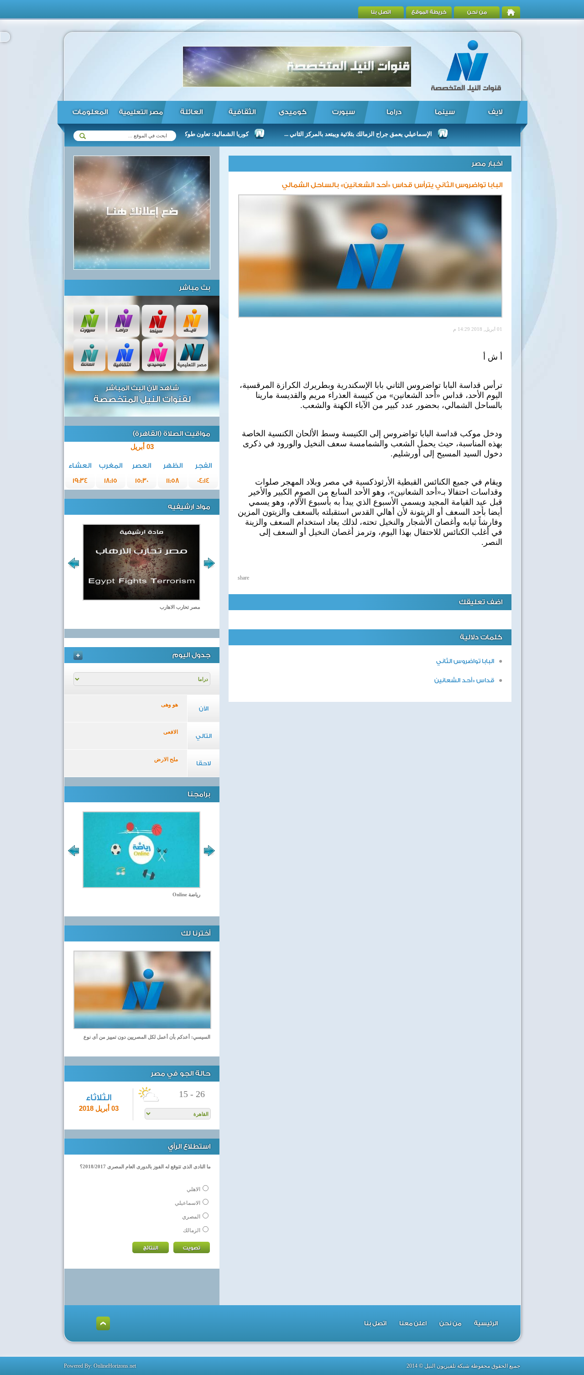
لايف (495, 112)
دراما (394, 112)
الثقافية (242, 112)
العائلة (191, 112)
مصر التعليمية (141, 112)
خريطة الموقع (429, 12)
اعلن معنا (413, 1323)
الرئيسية (486, 1323)
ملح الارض (166, 759)
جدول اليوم (191, 655)
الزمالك (191, 1230)
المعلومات (90, 112)
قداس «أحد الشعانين (464, 680)
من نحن (477, 12)
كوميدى (293, 112)
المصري (191, 1216)
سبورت (343, 112)
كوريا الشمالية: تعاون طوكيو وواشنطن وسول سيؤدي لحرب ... (198, 134)
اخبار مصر (486, 163)
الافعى (170, 732)
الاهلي (193, 1189)
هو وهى (169, 704)
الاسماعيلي (187, 1203)
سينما (445, 112)
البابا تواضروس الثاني (465, 661)
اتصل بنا (381, 12)
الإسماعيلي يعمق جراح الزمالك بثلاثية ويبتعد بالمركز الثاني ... (383, 134)
